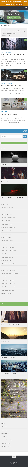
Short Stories (7, 52)
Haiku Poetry (5, 430)
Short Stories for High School (8, 227)
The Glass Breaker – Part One (8, 357)
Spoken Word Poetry (7, 440)
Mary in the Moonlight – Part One (8, 373)
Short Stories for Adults (7, 240)
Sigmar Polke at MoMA (9, 114)
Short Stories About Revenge (9, 270)
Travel (10, 83)
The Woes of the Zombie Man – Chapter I (10, 325)
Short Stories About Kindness (9, 211)
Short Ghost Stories (6, 237)
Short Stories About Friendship (9, 250)
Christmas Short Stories (7, 208)
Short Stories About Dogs (8, 290)
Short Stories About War (7, 260)
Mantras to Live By (6, 446)
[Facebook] (21, 131)
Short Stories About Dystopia (9, 264)
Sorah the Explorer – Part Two (11, 85)
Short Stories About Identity (8, 267)
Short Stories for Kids (7, 224)
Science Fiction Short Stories (8, 217)
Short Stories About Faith (8, 257)
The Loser (3, 165)
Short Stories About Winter (8, 280)
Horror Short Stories (7, 293)
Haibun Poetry (5, 433)
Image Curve (14, 14)
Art (2, 52)
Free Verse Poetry (6, 443)
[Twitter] (24, 131)
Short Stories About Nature (8, 283)
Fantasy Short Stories (7, 221)
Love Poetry (5, 427)
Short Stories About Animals (8, 287)
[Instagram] (26, 131)
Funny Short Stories (6, 234)
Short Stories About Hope (8, 254)
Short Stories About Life (7, 244)
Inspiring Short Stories (7, 214)
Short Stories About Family (8, 247)
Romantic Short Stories (7, 231)
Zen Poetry (4, 436)
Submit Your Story (14, 18)
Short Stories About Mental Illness (10, 273)
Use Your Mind (4, 181)
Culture (5, 83)
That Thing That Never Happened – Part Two (13, 55)
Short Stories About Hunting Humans (10, 277)
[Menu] (26, 8)
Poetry (3, 423)
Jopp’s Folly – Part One (6, 341)
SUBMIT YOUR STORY (14, 143)
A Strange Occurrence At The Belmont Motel (12, 197)
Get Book (19, 4)
